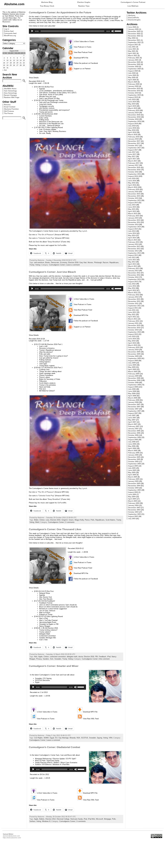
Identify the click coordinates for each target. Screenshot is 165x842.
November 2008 (134, 380)
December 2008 (134, 378)
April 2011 (132, 317)
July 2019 (132, 99)
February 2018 (133, 137)
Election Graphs (83, 2)
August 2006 (133, 440)
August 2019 (133, 97)
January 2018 (133, 139)
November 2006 (134, 433)
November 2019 (134, 91)
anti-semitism (39, 262)
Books (47, 262)
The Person (8, 113)
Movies (90, 262)
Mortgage (107, 819)
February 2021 (133, 58)
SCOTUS (84, 738)
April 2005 (132, 475)
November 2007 (134, 407)
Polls (92, 520)
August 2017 (133, 150)
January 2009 (133, 376)
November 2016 (134, 170)
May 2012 (131, 288)
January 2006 (133, 455)
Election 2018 (73, 262)
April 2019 (132, 106)
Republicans (114, 262)
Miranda (73, 738)
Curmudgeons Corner (57, 265)
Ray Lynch (83, 231)
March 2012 (132, 293)
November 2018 (134, 117)
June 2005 (132, 470)
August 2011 (133, 308)
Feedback (102, 657)
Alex (35, 657)
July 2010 (132, 336)
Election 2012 (51, 819)
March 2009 (132, 372)
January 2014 (133, 244)
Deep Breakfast (54, 242)
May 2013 (131, 262)
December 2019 (134, 88)
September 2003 (134, 514)
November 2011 (134, 301)
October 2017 (133, 146)
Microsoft (99, 819)
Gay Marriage (64, 738)
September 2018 (134, 121)
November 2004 (134, 486)
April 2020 (132, 80)
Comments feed (10, 33)
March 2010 (132, 345)
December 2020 (134, 62)
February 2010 (133, 347)
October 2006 (133, 435)
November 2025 (134, 31)
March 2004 (132, 501)
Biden (36, 520)
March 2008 (132, 398)
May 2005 (131, 472)
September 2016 (134, 174)
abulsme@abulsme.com (11, 836)
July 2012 (132, 284)
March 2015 (132, 214)
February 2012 (133, 295)
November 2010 (134, 328)
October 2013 (133, 251)
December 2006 (134, 431)
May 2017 (131, 156)
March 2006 (132, 451)
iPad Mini (91, 819)
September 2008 (134, 385)
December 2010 (134, 325)
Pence (87, 520)
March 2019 (132, 108)
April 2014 (132, 238)
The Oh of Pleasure (45, 235)
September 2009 (134, 358)
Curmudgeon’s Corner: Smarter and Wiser (53, 666)
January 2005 (133, 481)
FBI (96, 657)
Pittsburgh (98, 262)
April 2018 (132, 132)
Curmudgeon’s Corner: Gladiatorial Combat (54, 747)
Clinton (42, 520)
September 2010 (134, 332)
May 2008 (131, 393)
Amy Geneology (10, 93)
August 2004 (133, 492)
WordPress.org (10, 36)
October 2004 (133, 488)
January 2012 (133, 297)
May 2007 (131, 420)
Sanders (46, 659)
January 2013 (133, 271)
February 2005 (133, 479)
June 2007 (132, 418)
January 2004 (133, 505)
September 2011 (134, 306)
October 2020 (133, 67)
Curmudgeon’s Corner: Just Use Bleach (52, 272)
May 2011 (131, 314)
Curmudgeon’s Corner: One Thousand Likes (55, 529)
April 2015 (132, 211)
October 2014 (133, 225)
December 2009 (134, 352)
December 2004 (134, 483)
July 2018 (132, 126)
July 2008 (132, 389)
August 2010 (133, 334)
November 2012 (134, 275)
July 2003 (132, 519)
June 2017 (132, 154)
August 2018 (133, 124)
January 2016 (133, 192)
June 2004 (132, 494)
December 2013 (134, 246)
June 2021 (132, 49)
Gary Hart (83, 262)
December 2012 (134, 273)
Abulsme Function (11, 109)
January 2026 (133, 29)
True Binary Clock (47, 6)
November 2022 (134, 36)
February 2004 (133, 503)
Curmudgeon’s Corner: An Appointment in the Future (60, 12)
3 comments (81, 821)
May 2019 (131, 104)
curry (47, 520)
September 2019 (134, 95)
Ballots (41, 819)
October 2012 (133, 277)
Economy (63, 262)
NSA (78, 738)
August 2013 (133, 255)
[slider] (118, 31)
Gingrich (64, 520)
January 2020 (133, 86)
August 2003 (133, 516)
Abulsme (131, 15)
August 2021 (133, 45)
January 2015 (133, 218)
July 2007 (132, 415)
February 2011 (133, 321)
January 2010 (133, 350)
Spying (99, 738)
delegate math (72, 657)
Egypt (52, 738)
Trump (32, 265)
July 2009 (132, 363)
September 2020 (134, 69)
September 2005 (134, 464)
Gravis (71, 520)
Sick (51, 659)
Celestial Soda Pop (46, 238)
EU (56, 738)
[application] (76, 31)
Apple (40, 657)
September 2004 (134, 490)
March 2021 (132, 56)
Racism (105, 262)
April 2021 (132, 53)
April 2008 (132, 396)
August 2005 (133, 466)
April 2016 (132, 185)
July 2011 (131, 310)
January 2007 (133, 429)
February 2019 (133, 110)
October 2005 (133, 461)
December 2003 (134, 508)
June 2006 (132, 444)
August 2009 (133, 361)
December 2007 (134, 404)
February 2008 (133, 400)
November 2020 (134, 64)
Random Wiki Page (11, 97)
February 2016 (133, 189)
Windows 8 (46, 821)
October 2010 (133, 330)
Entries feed (9, 31)
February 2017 (133, 163)
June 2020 (132, 75)
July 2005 (132, 468)
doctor (80, 657)
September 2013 (134, 253)
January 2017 (133, 165)
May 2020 (131, 77)
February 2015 (133, 216)
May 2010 (131, 341)
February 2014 (133, 242)
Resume (7, 105)
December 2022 (134, 34)
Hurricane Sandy (76, 819)
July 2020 (132, 73)
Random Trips (83, 6)
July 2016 (132, 178)
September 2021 (134, 42)
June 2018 (132, 128)
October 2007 (133, 409)
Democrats (55, 262)
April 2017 (132, 159)
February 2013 (133, 268)
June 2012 (132, 286)
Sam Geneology (10, 91)
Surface (32, 821)
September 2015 (134, 200)
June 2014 (132, 233)
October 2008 (133, 383)
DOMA (46, 738)
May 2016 (131, 183)
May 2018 (131, 130)
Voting (37, 265)
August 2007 (133, 413)
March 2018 (132, 135)
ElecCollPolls (133, 18)
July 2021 (132, 47)
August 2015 (133, 203)
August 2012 (133, 282)
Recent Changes (10, 95)
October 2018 (133, 119)
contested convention (58, 657)
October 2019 (133, 93)
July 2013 (132, 257)
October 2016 (133, 172)
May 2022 (131, 38)
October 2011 (133, 304)
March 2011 (132, 319)
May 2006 (131, 446)
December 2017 (134, 141)
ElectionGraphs (134, 20)
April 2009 (132, 369)
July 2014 (132, 231)
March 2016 (132, 187)
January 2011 (133, 323)
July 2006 (132, 442)
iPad (109, 657)
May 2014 (131, 235)
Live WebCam (132, 6)
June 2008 (132, 391)
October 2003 (133, 512)
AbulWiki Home (10, 89)
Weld (37, 522)
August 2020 (133, 71)
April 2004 (132, 499)
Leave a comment (73, 265)
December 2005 (134, 457)
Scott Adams (110, 520)
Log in (6, 29)
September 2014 (134, 227)
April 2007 (132, 422)
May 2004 (131, 497)
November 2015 (134, 196)
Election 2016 (55, 520)
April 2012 (132, 290)
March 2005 (132, 477)
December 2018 (134, 115)
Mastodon (6, 22)
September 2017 (134, 148)
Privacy (39, 659)
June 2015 (132, 207)
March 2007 (132, 424)
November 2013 (134, 249)
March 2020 (132, 82)
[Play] (32, 31)
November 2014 (134, 222)
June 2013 (132, 260)
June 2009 (132, 365)
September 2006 (134, 437)
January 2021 (133, 60)
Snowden (57, 659)
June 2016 (132, 181)
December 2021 (134, 40)
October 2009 (133, 356)
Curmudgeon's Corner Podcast (133, 2)
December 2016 (134, 167)
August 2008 (133, 387)
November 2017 (134, 143)
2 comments (70, 522)
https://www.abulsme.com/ (12, 838)
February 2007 (133, 426)
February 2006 (133, 453)
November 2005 (134, 459)
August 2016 (133, 176)
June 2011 (132, 312)
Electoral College (63, 819)
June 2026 (132, 27)
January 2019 (133, 113)
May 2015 (131, 209)
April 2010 (132, 343)
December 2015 (134, 194)
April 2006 (132, 448)
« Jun (4, 70)
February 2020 (133, 84)
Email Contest (9, 107)
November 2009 (134, 354)
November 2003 (134, 510)
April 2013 (132, 264)
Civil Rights (38, 738)
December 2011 (134, 299)
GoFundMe (61, 245)
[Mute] (112, 31)
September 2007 (134, 411)
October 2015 (133, 198)
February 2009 (133, 374)
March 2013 (132, 266)
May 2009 (131, 367)
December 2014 (134, 220)
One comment (104, 659)
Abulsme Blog (46, 2)
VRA (110, 738)
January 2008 (133, 402)
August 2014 (133, 229)
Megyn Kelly (79, 520)
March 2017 (132, 161)
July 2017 (132, 152)
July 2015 (132, 205)
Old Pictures (9, 111)
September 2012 (134, 279)
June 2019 (132, 102)
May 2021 (131, 51)
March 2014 (132, 240)
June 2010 (132, 339)
